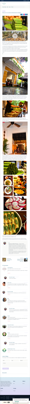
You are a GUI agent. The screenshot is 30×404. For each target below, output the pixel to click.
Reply (9, 273)
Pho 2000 (13, 235)
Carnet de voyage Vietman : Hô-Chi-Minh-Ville (20, 260)
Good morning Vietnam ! (9, 260)
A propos (2, 0)
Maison (24, 383)
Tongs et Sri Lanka (10, 324)
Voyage (14, 390)
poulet (12, 156)
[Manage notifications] (28, 402)
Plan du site (4, 397)
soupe (14, 156)
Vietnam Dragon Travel (11, 348)
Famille (1, 390)
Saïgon (15, 41)
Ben (8, 298)
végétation (22, 97)
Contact (2, 397)
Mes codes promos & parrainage (7, 397)
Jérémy (8, 332)
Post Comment (6, 368)
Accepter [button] (17, 401)
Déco (14, 383)
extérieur (12, 95)
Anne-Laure (9, 282)
